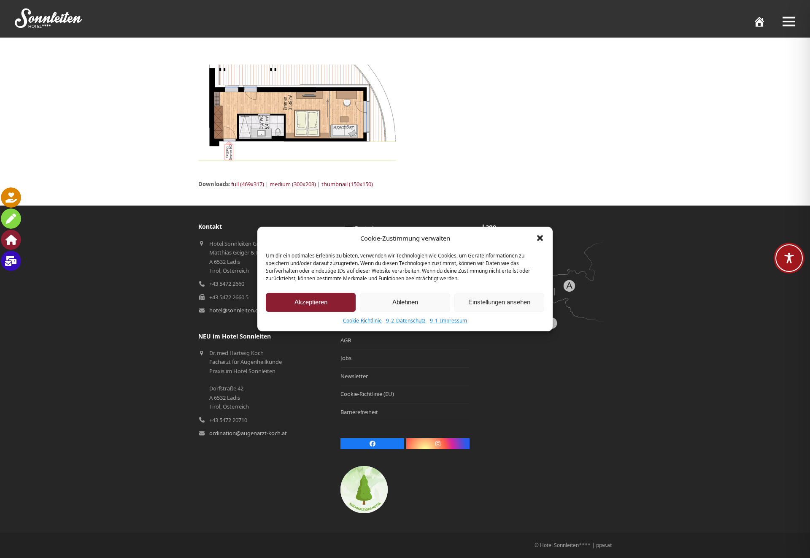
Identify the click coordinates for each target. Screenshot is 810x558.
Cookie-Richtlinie (362, 320)
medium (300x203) (293, 184)
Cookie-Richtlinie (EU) (367, 394)
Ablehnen (405, 302)
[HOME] (755, 21)
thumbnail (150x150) (347, 184)
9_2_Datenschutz (406, 320)
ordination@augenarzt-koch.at (248, 433)
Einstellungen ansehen (499, 302)
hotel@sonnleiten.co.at (238, 310)
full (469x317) (247, 184)
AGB (345, 340)
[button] (540, 238)
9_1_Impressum (448, 320)
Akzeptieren (310, 302)
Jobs (345, 358)
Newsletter (354, 376)
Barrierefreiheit (359, 412)
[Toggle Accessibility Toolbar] (789, 258)
